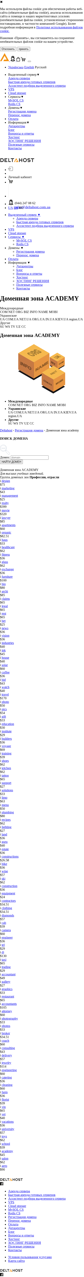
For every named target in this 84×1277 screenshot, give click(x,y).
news (5, 628)
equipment (8, 893)
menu (5, 805)
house (5, 657)
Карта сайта (16, 1260)
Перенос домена (19, 115)
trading (6, 967)
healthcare (8, 547)
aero (4, 1166)
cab (4, 923)
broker (6, 1033)
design (6, 481)
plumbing (8, 812)
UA (10, 207)
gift (4, 716)
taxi (4, 959)
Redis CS (14, 104)
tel (3, 945)
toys (4, 1136)
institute (7, 731)
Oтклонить (8, 49)
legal (5, 606)
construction (9, 886)
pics (4, 709)
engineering (9, 1070)
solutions (7, 790)
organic (6, 532)
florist (5, 1099)
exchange (8, 569)
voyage (6, 746)
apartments (8, 525)
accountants (9, 1004)
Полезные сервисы (21, 144)
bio (4, 584)
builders (7, 738)
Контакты (15, 148)
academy (7, 1151)
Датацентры (16, 126)
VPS (11, 89)
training (6, 753)
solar (5, 665)
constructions (10, 856)
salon (5, 1158)
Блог (11, 130)
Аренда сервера (19, 78)
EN (16, 207)
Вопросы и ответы (21, 133)
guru (5, 841)
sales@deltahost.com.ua (32, 207)
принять (24, 49)
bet (4, 621)
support (6, 783)
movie (6, 510)
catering (7, 1077)
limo (4, 797)
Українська (15, 67)
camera (6, 930)
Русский (40, 67)
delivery (7, 1055)
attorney (7, 1011)
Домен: (5, 457)
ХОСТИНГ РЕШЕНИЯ (24, 141)
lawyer (6, 517)
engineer (7, 937)
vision (5, 635)
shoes (5, 760)
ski (3, 878)
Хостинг (14, 137)
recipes (6, 819)
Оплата (13, 118)
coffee (6, 672)
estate (5, 849)
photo (5, 702)
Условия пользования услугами (30, 1257)
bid (4, 679)
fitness (6, 554)
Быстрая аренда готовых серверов (31, 82)
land (4, 834)
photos (6, 1026)
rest (4, 613)
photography (10, 1018)
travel (5, 694)
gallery (6, 981)
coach (5, 1040)
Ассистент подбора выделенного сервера (37, 85)
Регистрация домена (22, 111)
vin (4, 1107)
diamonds (8, 915)
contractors (9, 900)
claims (6, 598)
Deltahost (6, 430)
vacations (8, 1121)
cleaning (7, 1085)
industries (8, 643)
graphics (7, 989)
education (8, 724)
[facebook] (1, 1184)
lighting (6, 827)
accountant (8, 974)
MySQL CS (16, 100)
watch (5, 687)
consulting (8, 1048)
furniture (7, 576)
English (29, 67)
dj (3, 952)
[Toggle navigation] (29, 61)
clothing (7, 908)
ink (4, 650)
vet (4, 1114)
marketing (8, 488)
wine (5, 871)
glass (5, 562)
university (8, 1129)
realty (5, 503)
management (10, 495)
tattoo (5, 775)
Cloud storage (17, 93)
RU (21, 207)
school (6, 1143)
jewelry (6, 1062)
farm (5, 1092)
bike (4, 864)
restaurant (8, 996)
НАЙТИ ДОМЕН (11, 461)
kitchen (6, 768)
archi (5, 591)
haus (5, 540)
